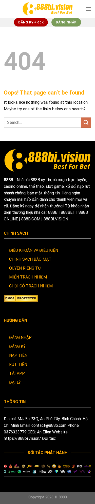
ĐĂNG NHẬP (20, 337)
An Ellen (44, 432)
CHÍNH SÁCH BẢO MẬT (30, 259)
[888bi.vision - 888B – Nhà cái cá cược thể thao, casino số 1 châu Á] (47, 9)
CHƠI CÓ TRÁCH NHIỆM (31, 286)
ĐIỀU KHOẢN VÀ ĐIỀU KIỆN (33, 250)
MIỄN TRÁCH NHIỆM (28, 277)
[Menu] (88, 9)
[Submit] (86, 122)
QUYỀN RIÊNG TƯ (25, 268)
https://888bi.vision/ (22, 438)
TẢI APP (17, 373)
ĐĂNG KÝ (17, 346)
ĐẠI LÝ (15, 382)
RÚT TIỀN (18, 364)
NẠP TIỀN (18, 355)
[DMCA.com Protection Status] (21, 298)
